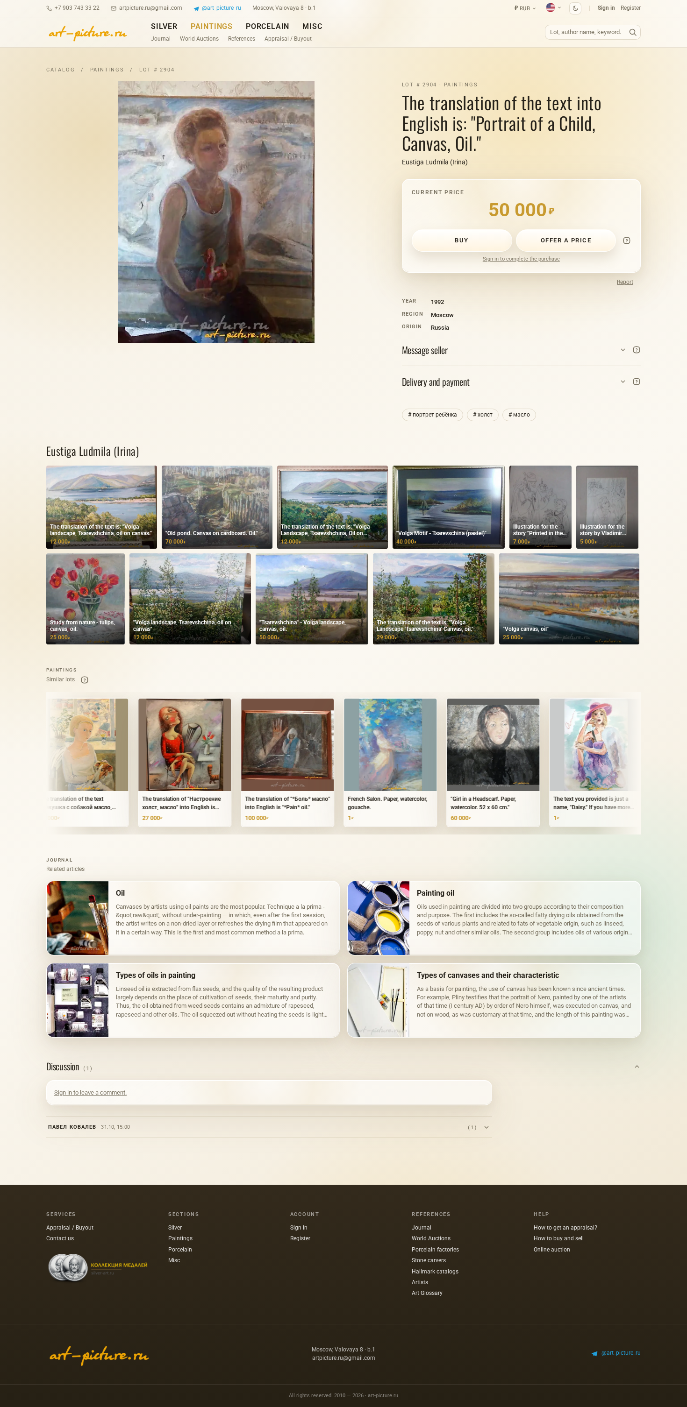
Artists (420, 1282)
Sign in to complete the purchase (521, 259)
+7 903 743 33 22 (77, 8)
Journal (161, 38)
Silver (164, 26)
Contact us (60, 1238)
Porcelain (267, 26)
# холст (483, 414)
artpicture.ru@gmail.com (150, 8)
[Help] (627, 240)
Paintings (212, 26)
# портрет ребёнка (432, 414)
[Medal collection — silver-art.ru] (97, 1268)
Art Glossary (427, 1293)
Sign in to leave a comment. (90, 1092)
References (241, 38)
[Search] (632, 32)
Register (631, 8)
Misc (312, 26)
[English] (554, 7)
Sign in (606, 8)
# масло (519, 414)
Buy (462, 240)
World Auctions (199, 38)
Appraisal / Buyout (288, 38)
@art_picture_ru (221, 8)
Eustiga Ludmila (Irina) (435, 162)
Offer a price (566, 240)
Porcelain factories (435, 1249)
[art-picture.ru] (87, 32)
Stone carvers (429, 1260)
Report (625, 282)
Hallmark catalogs (435, 1271)
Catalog (60, 70)
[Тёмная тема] (575, 8)
